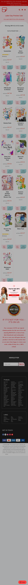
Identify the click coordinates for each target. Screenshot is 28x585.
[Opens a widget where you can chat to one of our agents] (22, 582)
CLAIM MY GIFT (14, 295)
